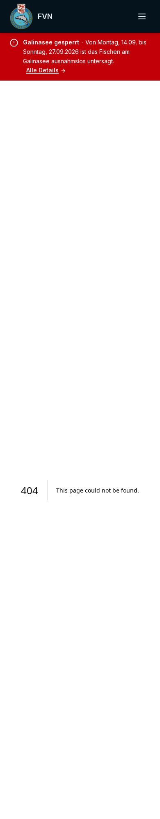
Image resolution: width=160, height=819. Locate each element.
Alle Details (42, 70)
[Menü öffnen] (142, 16)
